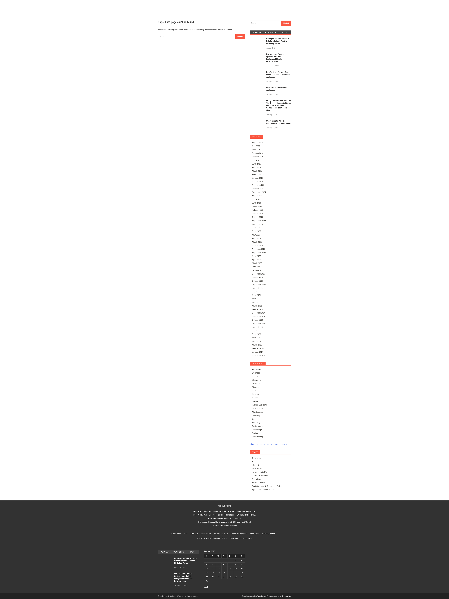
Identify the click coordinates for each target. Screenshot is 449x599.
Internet (255, 401)
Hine (254, 462)
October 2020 (257, 320)
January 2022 (257, 270)
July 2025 (256, 160)
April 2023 (256, 238)
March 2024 (257, 206)
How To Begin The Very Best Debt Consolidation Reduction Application (278, 74)
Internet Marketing (259, 405)
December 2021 (258, 274)
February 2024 (258, 210)
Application (256, 369)
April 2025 (256, 167)
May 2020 (256, 338)
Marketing (256, 415)
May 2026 (256, 150)
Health (255, 398)
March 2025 (257, 171)
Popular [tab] (257, 32)
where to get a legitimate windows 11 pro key (268, 444)
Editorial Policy (258, 483)
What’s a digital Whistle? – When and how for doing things (278, 122)
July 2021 (256, 292)
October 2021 (257, 281)
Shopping (256, 423)
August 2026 (257, 143)
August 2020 (257, 327)
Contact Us (256, 458)
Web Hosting (257, 437)
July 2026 (256, 146)
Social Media (257, 426)
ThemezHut (286, 596)
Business (256, 373)
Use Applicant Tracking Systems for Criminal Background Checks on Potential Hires (275, 58)
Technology (257, 430)
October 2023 (257, 217)
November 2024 (258, 185)
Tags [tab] (284, 32)
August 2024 (257, 196)
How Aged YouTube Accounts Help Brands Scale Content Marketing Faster (277, 41)
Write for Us (257, 469)
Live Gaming (257, 408)
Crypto (255, 376)
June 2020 (256, 334)
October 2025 (257, 157)
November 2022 (258, 249)
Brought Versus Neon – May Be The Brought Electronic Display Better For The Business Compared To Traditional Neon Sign (278, 105)
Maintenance (257, 412)
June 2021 (256, 295)
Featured (256, 384)
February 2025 (258, 174)
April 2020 (256, 341)
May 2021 (256, 299)
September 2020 (259, 323)
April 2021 (256, 302)
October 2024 (257, 189)
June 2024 (256, 203)
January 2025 (257, 178)
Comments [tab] (270, 32)
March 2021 (257, 306)
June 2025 (256, 164)
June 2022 (256, 256)
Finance (255, 387)
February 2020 (258, 348)
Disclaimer (256, 479)
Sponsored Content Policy (263, 490)
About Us (256, 465)
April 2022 (256, 260)
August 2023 (257, 224)
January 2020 (257, 352)
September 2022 (259, 253)
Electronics (256, 380)
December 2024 (258, 182)
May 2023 (256, 235)
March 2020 (257, 345)
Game (254, 391)
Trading (255, 433)
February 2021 (258, 309)
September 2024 (259, 192)
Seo (253, 419)
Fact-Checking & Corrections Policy (267, 486)
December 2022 (258, 245)
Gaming (255, 394)
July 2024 (256, 199)
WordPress (261, 596)
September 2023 (259, 221)
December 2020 (258, 313)
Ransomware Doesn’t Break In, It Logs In (224, 518)
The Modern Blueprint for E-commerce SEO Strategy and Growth (224, 522)
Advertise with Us (259, 472)
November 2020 (258, 316)
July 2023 (256, 228)
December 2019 (258, 355)
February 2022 (258, 267)
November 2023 (258, 213)
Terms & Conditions (260, 476)
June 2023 (256, 231)
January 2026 (257, 153)
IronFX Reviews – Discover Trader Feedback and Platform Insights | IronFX (224, 515)
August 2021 (257, 288)
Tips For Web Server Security (224, 525)
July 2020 (256, 331)
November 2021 (258, 277)
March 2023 (257, 242)
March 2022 (257, 263)
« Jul (206, 587)
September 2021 (259, 284)
